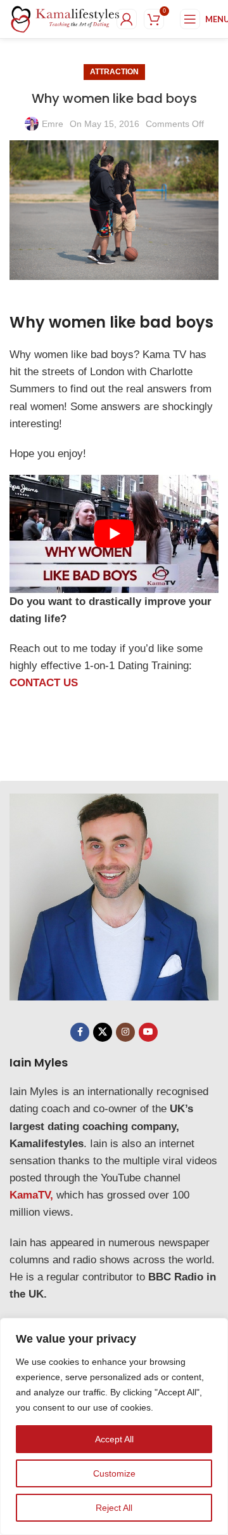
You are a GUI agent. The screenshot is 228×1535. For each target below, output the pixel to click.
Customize (114, 1473)
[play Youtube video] (114, 534)
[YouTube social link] (148, 1032)
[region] (114, 1426)
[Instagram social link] (125, 1032)
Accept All (114, 1439)
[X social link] (102, 1032)
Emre (52, 124)
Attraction (114, 71)
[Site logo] (65, 18)
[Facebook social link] (79, 1032)
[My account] (126, 19)
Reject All (114, 1508)
